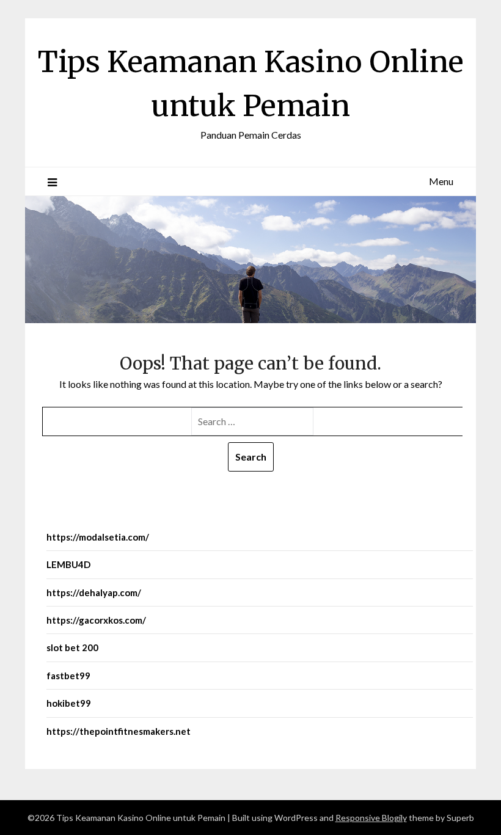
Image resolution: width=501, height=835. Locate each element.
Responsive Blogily (371, 817)
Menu (441, 181)
